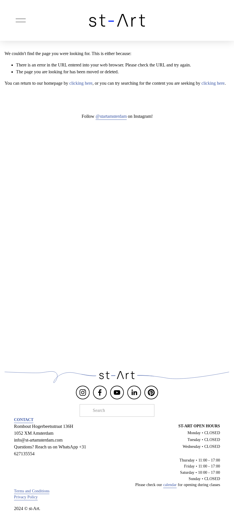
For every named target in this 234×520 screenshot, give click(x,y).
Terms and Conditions (31, 491)
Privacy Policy (26, 497)
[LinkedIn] (134, 392)
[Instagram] (83, 392)
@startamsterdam (111, 116)
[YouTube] (117, 392)
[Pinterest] (151, 392)
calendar (170, 484)
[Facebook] (100, 392)
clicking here (80, 83)
